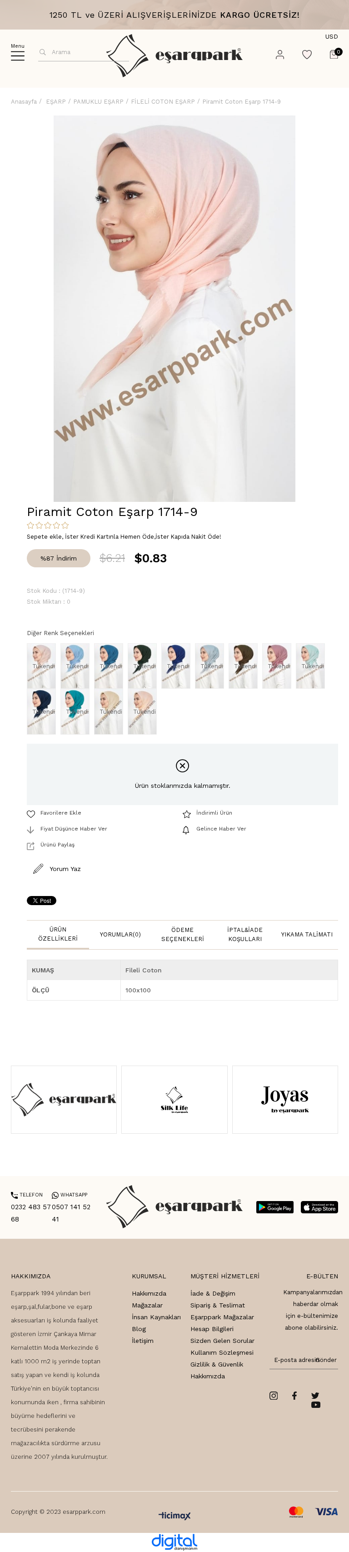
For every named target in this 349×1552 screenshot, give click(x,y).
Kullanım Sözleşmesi (222, 1352)
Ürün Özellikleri (58, 934)
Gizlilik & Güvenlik (216, 1364)
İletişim (143, 1340)
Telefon (27, 1195)
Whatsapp (69, 1195)
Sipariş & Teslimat (217, 1305)
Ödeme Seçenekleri (182, 934)
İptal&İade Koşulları (245, 934)
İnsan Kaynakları (156, 1317)
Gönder (324, 1360)
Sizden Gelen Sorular (222, 1340)
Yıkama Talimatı (307, 934)
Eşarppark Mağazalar (222, 1317)
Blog (139, 1328)
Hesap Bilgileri (212, 1328)
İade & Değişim (212, 1293)
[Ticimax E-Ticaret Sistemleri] (175, 1517)
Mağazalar (147, 1305)
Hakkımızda (149, 1293)
